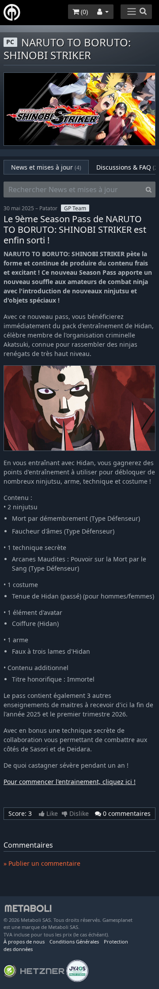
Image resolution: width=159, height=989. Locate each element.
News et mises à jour (46, 167)
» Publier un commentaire (42, 863)
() (83, 12)
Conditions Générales (74, 941)
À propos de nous (24, 941)
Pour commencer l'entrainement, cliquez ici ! (70, 781)
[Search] (148, 189)
